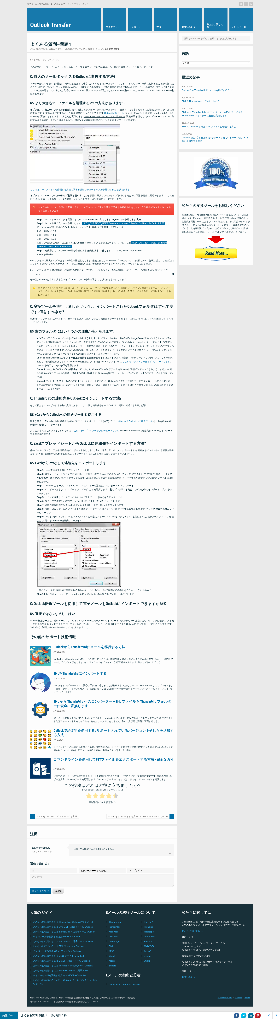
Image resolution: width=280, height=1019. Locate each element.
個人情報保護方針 (225, 997)
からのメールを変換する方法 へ (56, 936)
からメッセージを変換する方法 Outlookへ (60, 975)
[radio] (89, 796)
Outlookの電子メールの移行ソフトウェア (67, 49)
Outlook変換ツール (114, 113)
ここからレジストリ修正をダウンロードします (146, 361)
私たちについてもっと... (194, 931)
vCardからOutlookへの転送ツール (135, 421)
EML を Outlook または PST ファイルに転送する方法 (209, 126)
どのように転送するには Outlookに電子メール (63, 922)
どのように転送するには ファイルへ (58, 946)
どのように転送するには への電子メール (63, 927)
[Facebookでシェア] (236, 1015)
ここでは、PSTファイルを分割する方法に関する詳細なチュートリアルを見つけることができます (80, 189)
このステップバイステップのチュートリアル (96, 430)
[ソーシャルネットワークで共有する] (241, 4)
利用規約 (238, 997)
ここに (89, 627)
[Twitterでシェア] (243, 1015)
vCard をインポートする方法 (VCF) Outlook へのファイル (138, 816)
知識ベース (93, 49)
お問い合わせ (188, 977)
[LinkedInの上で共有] (251, 1015)
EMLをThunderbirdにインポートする (80, 673)
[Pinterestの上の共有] (258, 1015)
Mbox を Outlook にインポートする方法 (57, 816)
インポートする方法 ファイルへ (57, 951)
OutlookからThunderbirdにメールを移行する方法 (89, 647)
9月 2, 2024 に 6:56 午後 (41, 852)
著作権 (247, 997)
